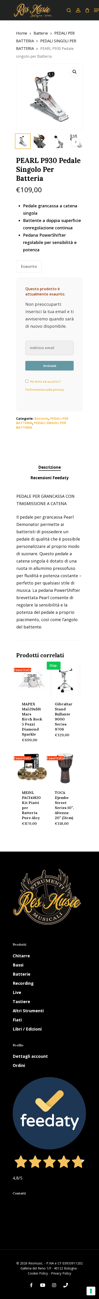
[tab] (49, 467)
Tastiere (21, 1001)
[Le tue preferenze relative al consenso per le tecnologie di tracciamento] (91, 1291)
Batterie (41, 33)
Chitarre (21, 955)
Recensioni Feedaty (49, 477)
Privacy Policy (61, 1273)
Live (17, 992)
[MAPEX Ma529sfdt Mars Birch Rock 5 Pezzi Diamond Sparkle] (32, 680)
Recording (23, 983)
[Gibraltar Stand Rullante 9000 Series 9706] (65, 680)
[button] (74, 72)
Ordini (19, 1065)
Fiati (17, 1020)
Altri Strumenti (28, 1010)
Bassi (18, 965)
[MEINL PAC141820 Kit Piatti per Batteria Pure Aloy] (32, 768)
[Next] (75, 142)
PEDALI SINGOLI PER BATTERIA (41, 425)
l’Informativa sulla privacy (44, 390)
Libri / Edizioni (27, 1029)
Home (21, 33)
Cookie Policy (38, 1273)
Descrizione (49, 467)
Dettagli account (30, 1056)
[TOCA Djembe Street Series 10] (65, 768)
